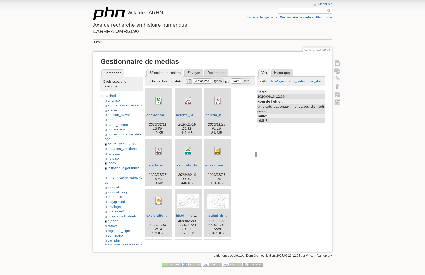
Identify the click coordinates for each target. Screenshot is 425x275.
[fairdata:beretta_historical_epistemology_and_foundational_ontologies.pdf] (188, 101)
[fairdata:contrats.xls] (188, 151)
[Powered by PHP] (192, 264)
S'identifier (325, 4)
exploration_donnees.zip (167, 215)
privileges (115, 207)
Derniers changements (261, 17)
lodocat (113, 187)
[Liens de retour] (337, 78)
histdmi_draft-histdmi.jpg (197, 215)
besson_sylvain (120, 115)
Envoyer (193, 73)
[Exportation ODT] (337, 94)
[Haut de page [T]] (337, 86)
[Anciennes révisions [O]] (337, 71)
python (113, 221)
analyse (114, 100)
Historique (282, 73)
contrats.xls (187, 165)
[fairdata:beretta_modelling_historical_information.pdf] (158, 151)
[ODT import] (337, 102)
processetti (116, 211)
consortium (116, 129)
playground (116, 202)
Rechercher (216, 73)
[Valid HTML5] (212, 264)
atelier (112, 110)
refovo (113, 226)
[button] (202, 81)
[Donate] (172, 264)
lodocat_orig (117, 192)
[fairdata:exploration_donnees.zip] (158, 201)
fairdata (114, 153)
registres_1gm (119, 231)
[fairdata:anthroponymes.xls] (158, 101)
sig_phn (114, 240)
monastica (116, 197)
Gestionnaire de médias (296, 17)
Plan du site (324, 17)
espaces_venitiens (122, 149)
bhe (111, 120)
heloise (113, 158)
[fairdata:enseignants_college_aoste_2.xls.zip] (217, 151)
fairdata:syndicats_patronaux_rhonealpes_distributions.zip (314, 81)
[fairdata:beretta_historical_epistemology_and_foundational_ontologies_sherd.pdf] (217, 101)
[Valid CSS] (233, 264)
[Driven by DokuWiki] (253, 264)
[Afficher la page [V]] (337, 63)
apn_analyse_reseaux (125, 105)
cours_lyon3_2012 (122, 144)
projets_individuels (122, 216)
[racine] (110, 95)
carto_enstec (118, 125)
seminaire (115, 235)
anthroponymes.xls (162, 115)
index (112, 163)
